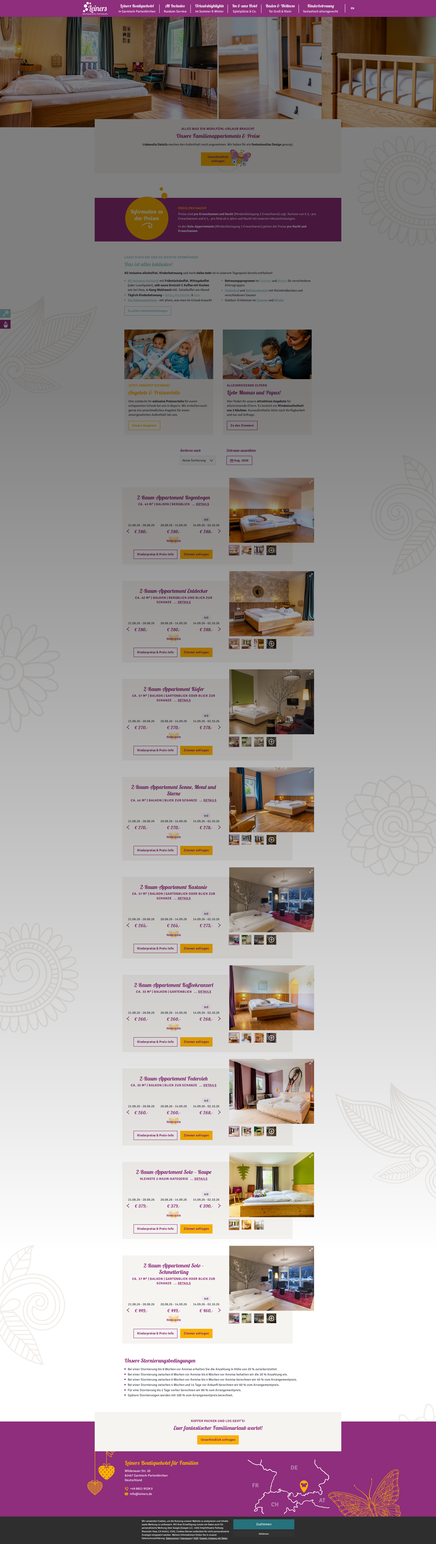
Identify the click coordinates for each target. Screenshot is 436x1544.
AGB (195, 1538)
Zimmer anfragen (196, 554)
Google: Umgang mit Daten (214, 1538)
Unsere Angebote (144, 425)
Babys (169, 295)
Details (202, 504)
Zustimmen (263, 1524)
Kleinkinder (183, 295)
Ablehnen (264, 1533)
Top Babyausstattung (142, 300)
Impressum (186, 1538)
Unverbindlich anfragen (218, 159)
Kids (197, 295)
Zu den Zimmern (242, 425)
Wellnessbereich (257, 290)
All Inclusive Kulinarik (143, 281)
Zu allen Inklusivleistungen (148, 311)
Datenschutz (172, 1538)
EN (352, 8)
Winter (282, 281)
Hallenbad (232, 290)
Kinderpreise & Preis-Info (155, 554)
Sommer (265, 281)
